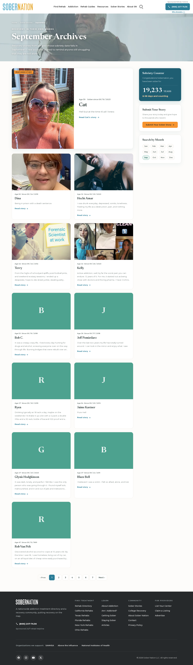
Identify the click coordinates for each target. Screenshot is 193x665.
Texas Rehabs (82, 615)
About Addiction (110, 606)
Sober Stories (118, 6)
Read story (20, 208)
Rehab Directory (83, 606)
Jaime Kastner (86, 407)
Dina (18, 198)
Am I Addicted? (109, 610)
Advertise (160, 615)
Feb (154, 146)
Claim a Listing (162, 610)
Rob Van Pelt (23, 546)
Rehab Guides (88, 6)
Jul (162, 152)
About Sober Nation (138, 615)
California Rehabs (84, 610)
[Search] (141, 7)
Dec (171, 157)
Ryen (18, 407)
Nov (162, 157)
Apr (170, 146)
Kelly (80, 268)
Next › (102, 577)
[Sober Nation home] (18, 7)
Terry (18, 268)
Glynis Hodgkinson (27, 477)
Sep (146, 157)
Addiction (73, 6)
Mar (162, 146)
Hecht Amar (85, 198)
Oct (154, 157)
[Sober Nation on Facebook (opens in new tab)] (18, 657)
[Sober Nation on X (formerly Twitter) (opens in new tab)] (41, 657)
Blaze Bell (83, 477)
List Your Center (163, 606)
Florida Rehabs (82, 620)
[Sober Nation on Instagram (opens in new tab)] (26, 657)
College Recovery (137, 610)
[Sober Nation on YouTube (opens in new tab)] (33, 657)
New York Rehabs (84, 625)
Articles (105, 625)
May (146, 152)
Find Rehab (60, 6)
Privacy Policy (135, 625)
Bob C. (19, 338)
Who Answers (178, 12)
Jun (154, 152)
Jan (146, 146)
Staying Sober (109, 620)
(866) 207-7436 (28, 623)
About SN (132, 6)
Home (14, 23)
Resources (102, 6)
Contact (132, 620)
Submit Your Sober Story (158, 125)
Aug (170, 152)
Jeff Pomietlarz (87, 338)
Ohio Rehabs (81, 630)
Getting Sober (109, 615)
